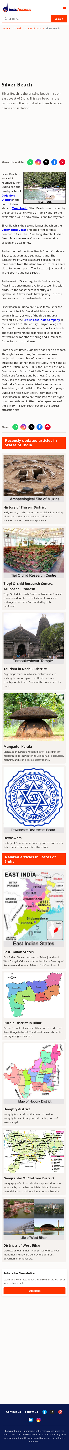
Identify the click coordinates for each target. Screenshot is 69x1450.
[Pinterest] (60, 1411)
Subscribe (35, 1290)
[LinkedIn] (30, 1419)
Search (59, 18)
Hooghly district (17, 1109)
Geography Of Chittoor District (29, 1178)
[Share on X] (46, 162)
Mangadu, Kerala (18, 746)
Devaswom (13, 838)
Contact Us (13, 1412)
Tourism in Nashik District (25, 669)
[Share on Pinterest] (62, 162)
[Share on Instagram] (38, 162)
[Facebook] (44, 1411)
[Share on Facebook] (54, 162)
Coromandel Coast (14, 230)
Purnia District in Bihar (23, 1023)
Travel (17, 28)
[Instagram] (38, 1419)
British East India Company (41, 320)
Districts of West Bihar (22, 1245)
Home (6, 28)
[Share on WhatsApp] (30, 162)
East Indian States (19, 952)
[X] (52, 1411)
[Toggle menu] (64, 7)
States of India (33, 28)
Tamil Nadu (19, 208)
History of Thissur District (25, 507)
